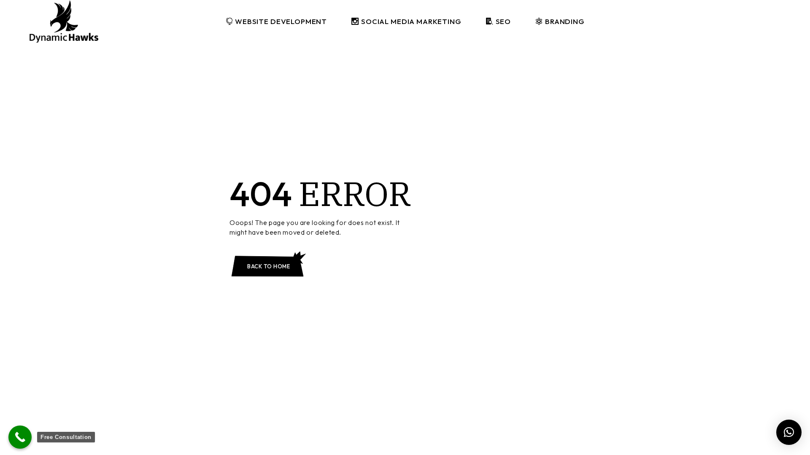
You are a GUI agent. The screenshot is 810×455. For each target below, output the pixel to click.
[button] (789, 432)
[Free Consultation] (20, 437)
